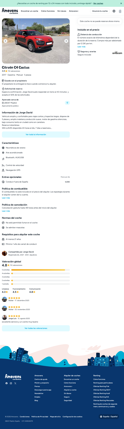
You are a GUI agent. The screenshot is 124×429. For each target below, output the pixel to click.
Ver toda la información (36, 134)
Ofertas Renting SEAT (101, 390)
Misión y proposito (42, 383)
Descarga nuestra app (43, 390)
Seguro (67, 397)
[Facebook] (6, 383)
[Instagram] (10, 383)
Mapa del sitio (55, 417)
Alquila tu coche (70, 390)
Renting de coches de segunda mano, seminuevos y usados (105, 405)
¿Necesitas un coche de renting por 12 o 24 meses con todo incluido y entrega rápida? (60, 3)
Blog (36, 400)
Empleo (37, 397)
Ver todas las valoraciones (36, 328)
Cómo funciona (47, 11)
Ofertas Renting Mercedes (103, 400)
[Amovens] (10, 11)
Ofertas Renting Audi (101, 393)
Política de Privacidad (39, 417)
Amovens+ (73, 11)
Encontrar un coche (29, 11)
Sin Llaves (61, 11)
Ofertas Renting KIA (101, 397)
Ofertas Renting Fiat (101, 386)
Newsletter (39, 393)
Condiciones (25, 417)
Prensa (37, 386)
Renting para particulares (103, 383)
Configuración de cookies (72, 417)
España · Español (110, 416)
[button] (121, 3)
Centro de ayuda (41, 379)
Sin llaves (67, 393)
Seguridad (68, 400)
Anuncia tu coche (100, 11)
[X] (15, 383)
